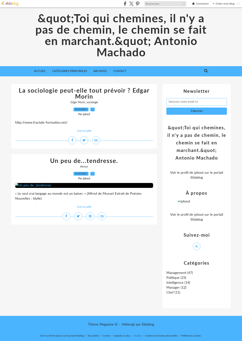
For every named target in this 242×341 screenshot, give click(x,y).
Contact (119, 71)
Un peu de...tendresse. (84, 161)
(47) (179, 273)
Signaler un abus (122, 336)
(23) (176, 278)
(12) (176, 287)
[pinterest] (137, 4)
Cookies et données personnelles (161, 336)
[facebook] (125, 4)
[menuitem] (40, 71)
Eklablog (148, 324)
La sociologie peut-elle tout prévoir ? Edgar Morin (84, 94)
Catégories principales (69, 71)
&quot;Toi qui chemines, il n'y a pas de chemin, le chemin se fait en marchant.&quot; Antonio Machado (121, 36)
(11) (173, 292)
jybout (198, 172)
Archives (100, 71)
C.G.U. (138, 336)
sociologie (92, 102)
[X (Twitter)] (131, 4)
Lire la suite (84, 130)
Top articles (93, 336)
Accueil (40, 71)
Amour (84, 166)
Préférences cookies (191, 336)
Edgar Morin (78, 102)
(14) (178, 282)
